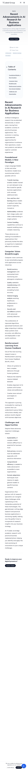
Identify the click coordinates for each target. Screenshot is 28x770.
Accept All (19, 767)
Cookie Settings (10, 767)
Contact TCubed (14, 39)
